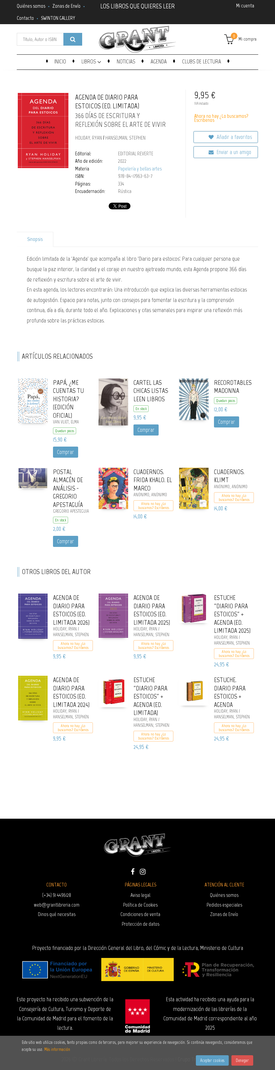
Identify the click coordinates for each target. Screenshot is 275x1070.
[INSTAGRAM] (143, 871)
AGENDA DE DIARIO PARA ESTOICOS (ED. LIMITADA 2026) (71, 610)
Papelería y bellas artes (140, 169)
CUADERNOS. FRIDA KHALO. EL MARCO (152, 480)
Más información (57, 1049)
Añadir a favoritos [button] (233, 137)
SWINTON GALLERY (58, 18)
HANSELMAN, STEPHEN (125, 138)
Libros (89, 61)
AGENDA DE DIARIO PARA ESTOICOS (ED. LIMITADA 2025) (151, 610)
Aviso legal (140, 895)
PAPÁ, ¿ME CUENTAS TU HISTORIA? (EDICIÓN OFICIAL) (68, 398)
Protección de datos (140, 924)
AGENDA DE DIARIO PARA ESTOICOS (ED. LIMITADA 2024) (71, 692)
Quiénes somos (31, 6)
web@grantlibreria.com (56, 905)
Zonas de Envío (66, 6)
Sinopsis (35, 239)
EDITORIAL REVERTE (135, 154)
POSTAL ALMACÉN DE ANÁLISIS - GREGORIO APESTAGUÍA (68, 488)
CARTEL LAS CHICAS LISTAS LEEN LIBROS (150, 390)
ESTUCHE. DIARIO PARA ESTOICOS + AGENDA (229, 692)
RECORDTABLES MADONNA (233, 386)
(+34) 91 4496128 (56, 895)
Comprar (65, 452)
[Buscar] (72, 39)
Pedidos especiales (224, 905)
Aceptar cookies (212, 1060)
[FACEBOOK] (132, 871)
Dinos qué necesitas (56, 914)
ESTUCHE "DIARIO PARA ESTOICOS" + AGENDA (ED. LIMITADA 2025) (232, 614)
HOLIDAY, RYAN (89, 138)
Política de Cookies (140, 905)
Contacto (25, 18)
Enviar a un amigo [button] (233, 152)
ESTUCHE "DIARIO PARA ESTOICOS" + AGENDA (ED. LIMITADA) (150, 696)
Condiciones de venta (140, 914)
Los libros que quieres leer (137, 5)
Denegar (242, 1060)
